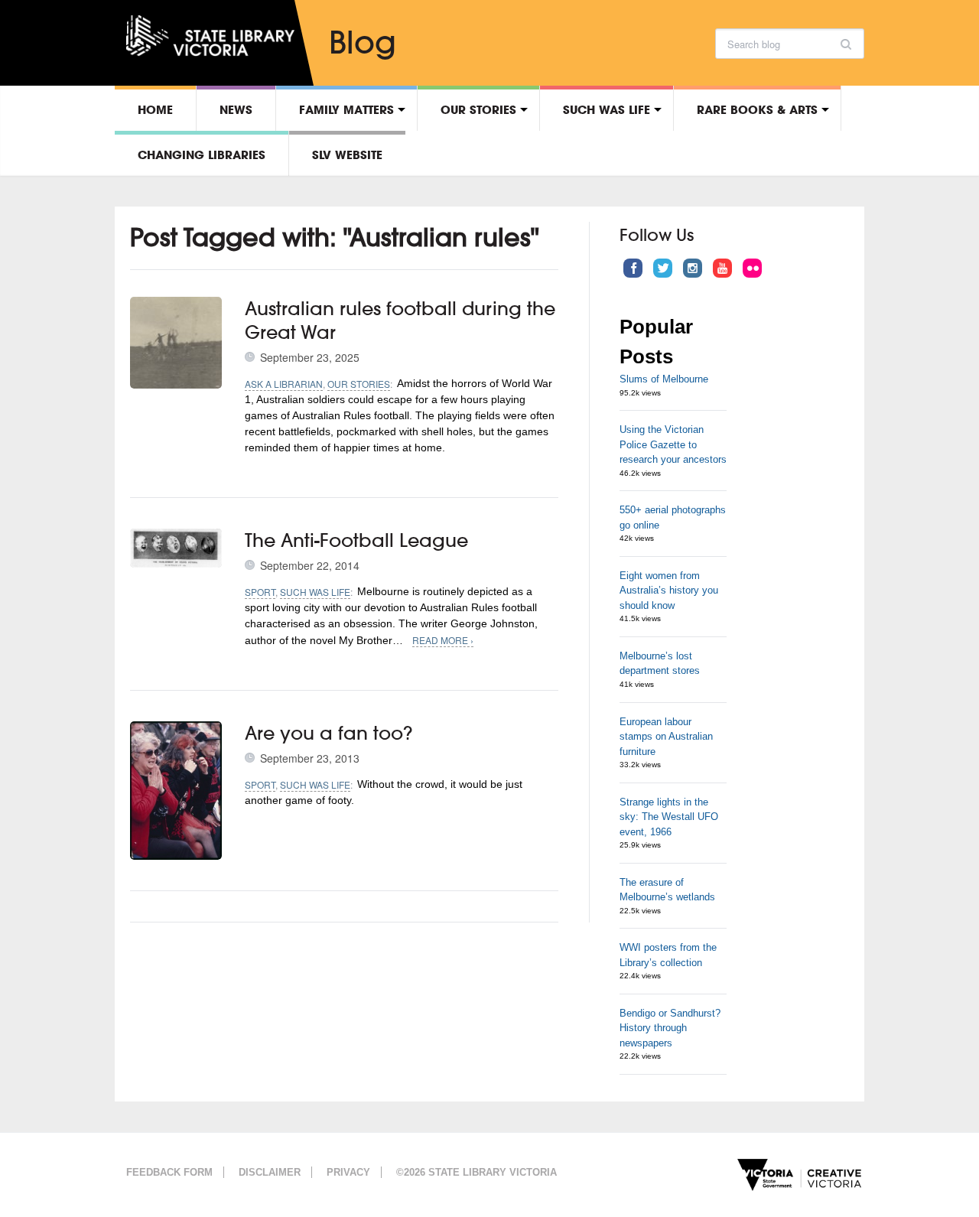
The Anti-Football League (356, 540)
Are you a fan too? (328, 733)
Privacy (348, 1172)
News (236, 109)
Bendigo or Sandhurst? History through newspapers (670, 1028)
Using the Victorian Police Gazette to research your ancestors (673, 444)
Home (155, 109)
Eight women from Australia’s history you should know (669, 590)
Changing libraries (201, 154)
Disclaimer (270, 1172)
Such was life (606, 109)
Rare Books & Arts (757, 109)
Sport (260, 591)
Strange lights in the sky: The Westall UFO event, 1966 (669, 817)
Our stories (478, 109)
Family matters (346, 109)
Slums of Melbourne (664, 379)
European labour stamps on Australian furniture (666, 736)
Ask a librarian (284, 383)
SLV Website (347, 154)
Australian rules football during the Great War (400, 320)
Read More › (442, 639)
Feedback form (169, 1172)
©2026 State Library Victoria (476, 1172)
